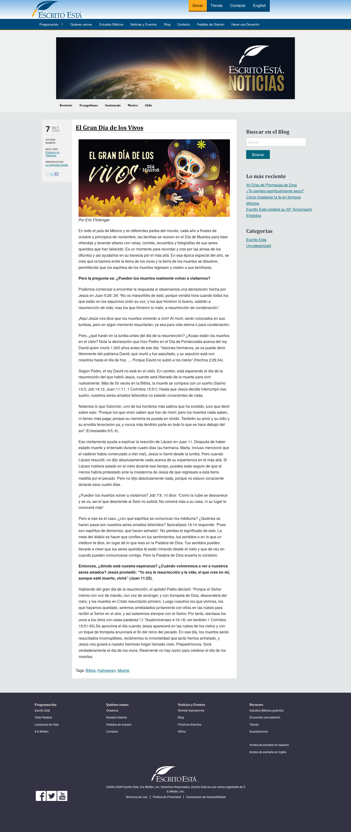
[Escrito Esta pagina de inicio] (57, 9)
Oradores (112, 710)
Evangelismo (89, 105)
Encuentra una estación (265, 717)
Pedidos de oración (119, 724)
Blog (167, 24)
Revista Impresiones (191, 710)
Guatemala (113, 105)
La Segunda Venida (57, 164)
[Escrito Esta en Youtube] (62, 795)
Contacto (237, 5)
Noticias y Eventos (144, 24)
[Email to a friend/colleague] (47, 173)
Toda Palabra (43, 717)
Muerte (123, 670)
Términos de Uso (137, 797)
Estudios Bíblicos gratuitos (267, 710)
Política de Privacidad (167, 797)
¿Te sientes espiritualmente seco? (275, 191)
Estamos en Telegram (52, 154)
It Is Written (42, 731)
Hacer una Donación (245, 24)
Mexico (133, 105)
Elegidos (253, 215)
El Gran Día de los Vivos (109, 127)
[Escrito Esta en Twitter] (52, 795)
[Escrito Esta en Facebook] (41, 795)
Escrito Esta (256, 239)
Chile (148, 105)
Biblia (91, 670)
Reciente (66, 105)
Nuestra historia (116, 717)
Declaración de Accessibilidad (206, 797)
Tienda (217, 5)
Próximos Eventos (189, 724)
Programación (48, 24)
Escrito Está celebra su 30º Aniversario (279, 209)
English (259, 5)
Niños (182, 731)
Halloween (106, 670)
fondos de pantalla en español (269, 745)
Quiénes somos (81, 24)
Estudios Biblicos (111, 24)
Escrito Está (42, 710)
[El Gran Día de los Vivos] (52, 173)
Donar (197, 5)
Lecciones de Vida (47, 724)
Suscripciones (259, 731)
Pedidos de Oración (210, 24)
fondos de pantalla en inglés (268, 752)
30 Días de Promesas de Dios (271, 185)
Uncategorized (258, 245)
